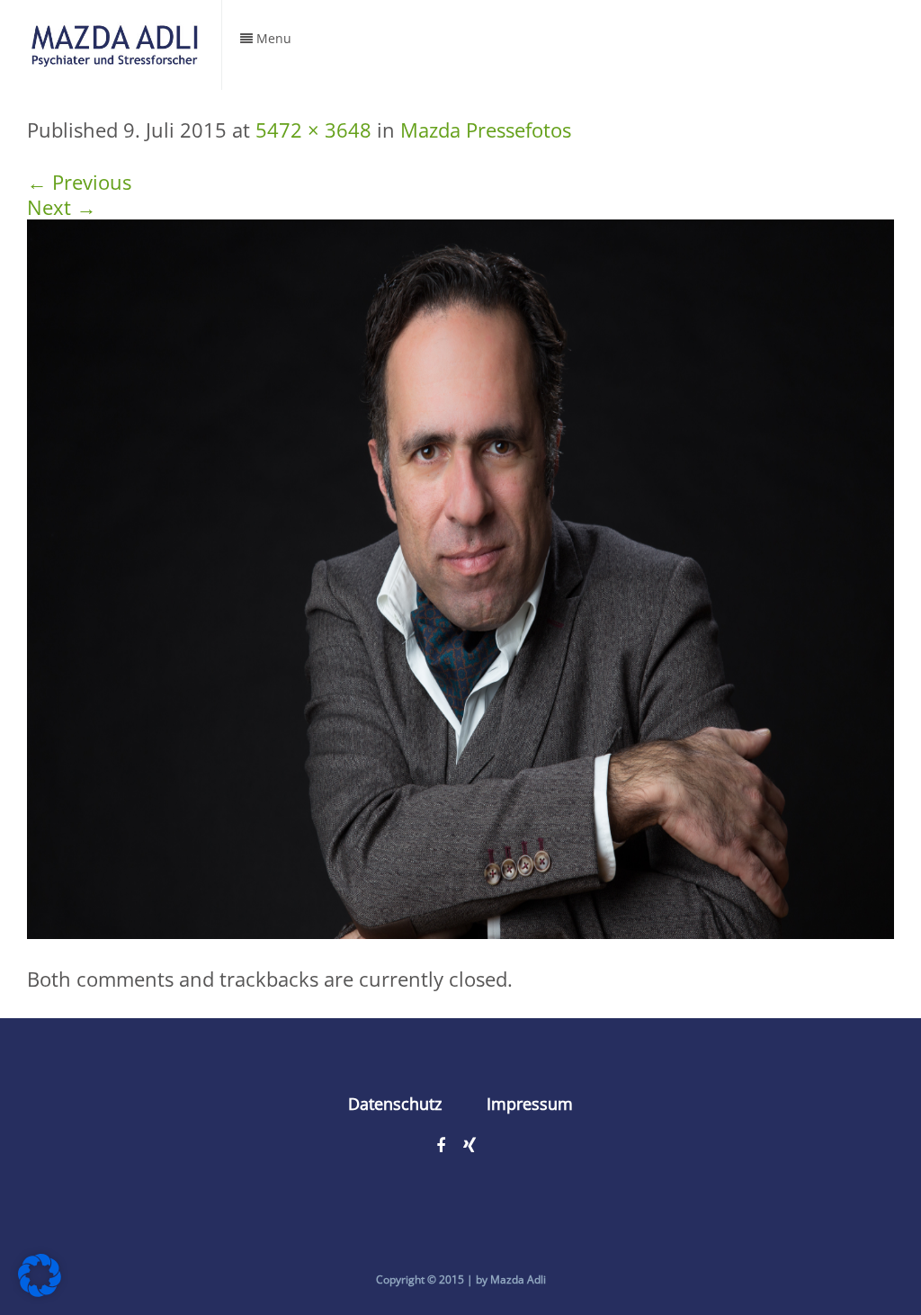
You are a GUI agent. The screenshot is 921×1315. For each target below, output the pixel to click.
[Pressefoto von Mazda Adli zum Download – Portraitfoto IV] (460, 576)
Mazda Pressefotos (485, 129)
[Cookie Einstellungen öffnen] (39, 1288)
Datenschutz (395, 1103)
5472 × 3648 (313, 129)
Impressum (530, 1103)
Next (61, 206)
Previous (79, 181)
